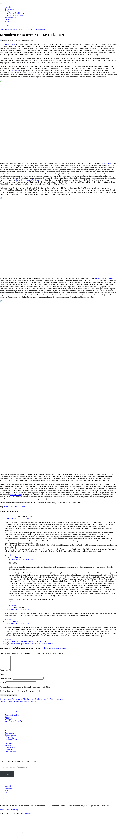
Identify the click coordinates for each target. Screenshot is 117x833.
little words (9, 737)
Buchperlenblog (10, 731)
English (7, 717)
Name (3, 674)
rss (6, 792)
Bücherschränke (10, 17)
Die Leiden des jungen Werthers (27, 180)
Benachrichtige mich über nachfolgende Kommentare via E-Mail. (26, 687)
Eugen (14, 621)
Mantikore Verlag (11, 739)
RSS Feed (8, 719)
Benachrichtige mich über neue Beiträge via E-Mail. (21, 691)
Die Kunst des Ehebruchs (105, 278)
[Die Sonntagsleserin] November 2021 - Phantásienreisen (32, 644)
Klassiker (3, 29)
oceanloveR (9, 745)
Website (3, 683)
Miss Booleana (10, 743)
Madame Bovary (9, 44)
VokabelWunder (10, 19)
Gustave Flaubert (10, 507)
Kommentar (5, 670)
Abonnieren (7, 774)
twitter (7, 790)
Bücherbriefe (9, 733)
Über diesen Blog (11, 711)
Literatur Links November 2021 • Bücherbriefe (29, 642)
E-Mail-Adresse (6, 678)
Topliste (7, 11)
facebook (8, 786)
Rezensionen (9, 9)
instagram (8, 788)
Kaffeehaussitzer (11, 735)
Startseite (8, 7)
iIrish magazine (10, 751)
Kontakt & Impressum (13, 713)
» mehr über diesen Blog (9, 810)
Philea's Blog (9, 749)
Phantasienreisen (11, 747)
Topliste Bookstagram (17, 15)
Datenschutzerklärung (12, 715)
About (7, 21)
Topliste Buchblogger (17, 13)
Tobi (23, 507)
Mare (6, 741)
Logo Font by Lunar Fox (14, 721)
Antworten (8, 555)
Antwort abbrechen (56, 648)
